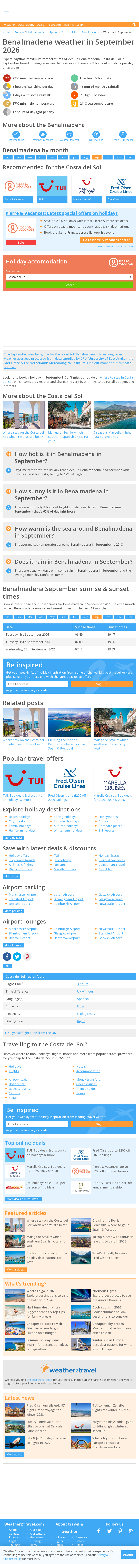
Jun (63, 157)
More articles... (16, 1269)
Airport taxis (18, 1079)
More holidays (13, 837)
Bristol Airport (19, 904)
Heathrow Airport (67, 938)
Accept (128, 1555)
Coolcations (107, 821)
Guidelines (37, 1537)
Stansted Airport (21, 899)
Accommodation (88, 1071)
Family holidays (20, 826)
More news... (14, 1454)
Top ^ (7, 965)
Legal (12, 1541)
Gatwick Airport (110, 894)
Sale (21, 242)
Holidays (15, 1066)
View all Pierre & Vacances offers (115, 246)
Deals (40, 24)
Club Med (105, 869)
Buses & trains (19, 1089)
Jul (74, 157)
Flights (14, 1071)
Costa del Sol (69, 32)
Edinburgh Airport (67, 904)
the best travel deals (39, 1380)
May (52, 157)
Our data (36, 1530)
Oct (108, 157)
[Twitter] (17, 957)
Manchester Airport (23, 894)
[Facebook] (7, 957)
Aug (85, 157)
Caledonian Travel (112, 865)
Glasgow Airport (111, 899)
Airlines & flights (21, 865)
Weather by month (43, 139)
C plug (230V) (86, 1014)
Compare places (110, 826)
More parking (13, 911)
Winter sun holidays (68, 830)
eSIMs (13, 1098)
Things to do (85, 1089)
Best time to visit (16, 139)
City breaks (17, 821)
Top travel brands (22, 860)
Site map (14, 1545)
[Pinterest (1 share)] (27, 957)
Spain (53, 32)
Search (80, 24)
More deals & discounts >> (23, 1199)
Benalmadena (90, 32)
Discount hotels (20, 869)
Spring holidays (65, 817)
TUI (56, 855)
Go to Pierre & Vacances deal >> (106, 240)
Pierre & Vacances (112, 860)
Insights (68, 24)
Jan (7, 157)
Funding (35, 1541)
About (13, 1530)
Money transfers (88, 1079)
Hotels (81, 1066)
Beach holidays (20, 817)
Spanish (83, 999)
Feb (19, 157)
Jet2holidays (62, 860)
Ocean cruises (86, 1084)
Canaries (81, 1537)
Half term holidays (22, 830)
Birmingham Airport (68, 899)
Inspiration (54, 24)
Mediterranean (35, 32)
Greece (80, 1541)
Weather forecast (69, 139)
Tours (80, 1093)
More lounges (13, 945)
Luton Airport (64, 894)
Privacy (13, 1537)
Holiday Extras (109, 855)
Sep (97, 157)
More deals (11, 876)
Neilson (59, 865)
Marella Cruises (65, 869)
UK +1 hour (85, 991)
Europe (19, 32)
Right (81, 1021)
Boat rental (17, 1084)
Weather (9, 24)
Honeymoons (108, 817)
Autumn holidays (66, 826)
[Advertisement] (74, 11)
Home (6, 32)
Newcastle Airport (112, 904)
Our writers (37, 1533)
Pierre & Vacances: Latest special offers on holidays (62, 213)
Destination (13, 271)
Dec (130, 157)
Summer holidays (66, 821)
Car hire (14, 1093)
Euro (80, 1006)
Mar (30, 157)
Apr (41, 157)
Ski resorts (106, 830)
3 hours (82, 984)
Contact (14, 1533)
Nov (119, 157)
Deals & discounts (123, 139)
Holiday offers (19, 855)
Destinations (26, 24)
